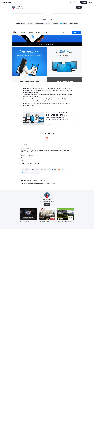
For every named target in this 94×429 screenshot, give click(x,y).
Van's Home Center (44, 221)
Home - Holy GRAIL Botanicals (65, 221)
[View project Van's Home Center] (47, 214)
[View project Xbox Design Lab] (28, 214)
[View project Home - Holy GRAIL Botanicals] (65, 214)
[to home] (7, 2)
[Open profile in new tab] (13, 7)
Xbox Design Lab (24, 221)
